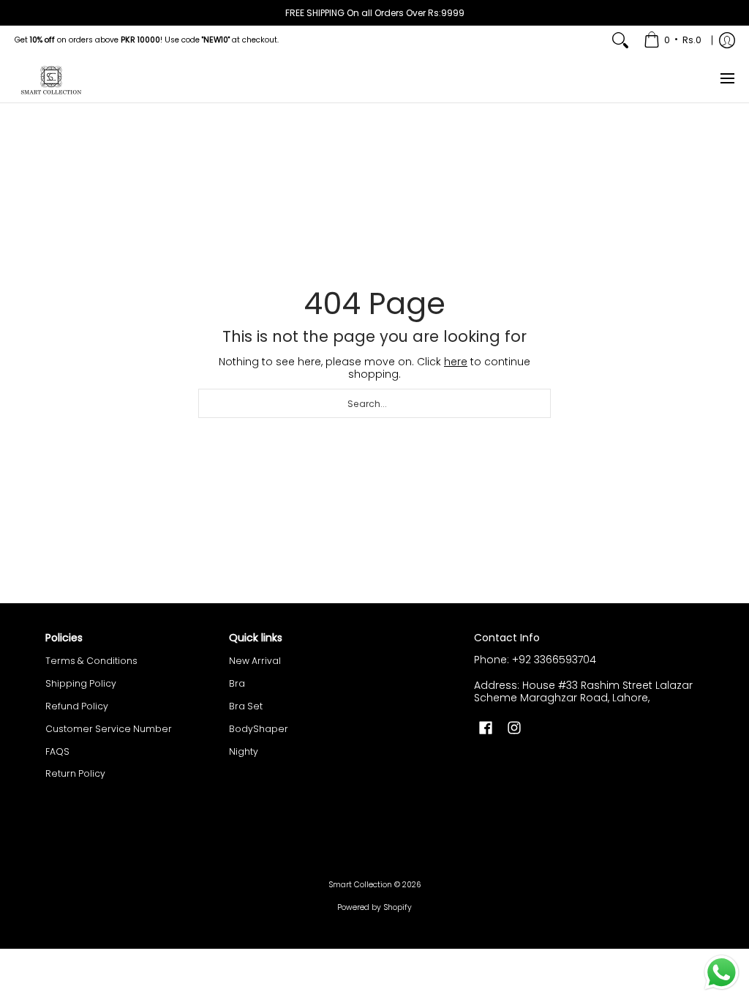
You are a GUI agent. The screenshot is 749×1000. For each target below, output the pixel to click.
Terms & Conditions (91, 660)
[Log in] (727, 40)
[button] (485, 727)
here (455, 361)
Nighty (243, 751)
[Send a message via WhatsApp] (721, 972)
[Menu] (726, 78)
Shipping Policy (80, 683)
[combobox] (374, 403)
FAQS (57, 751)
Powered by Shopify (374, 907)
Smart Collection (360, 884)
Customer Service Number (108, 729)
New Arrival (255, 660)
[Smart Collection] (51, 78)
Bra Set (246, 706)
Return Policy (75, 773)
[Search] (620, 40)
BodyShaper (258, 729)
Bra (237, 683)
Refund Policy (76, 706)
